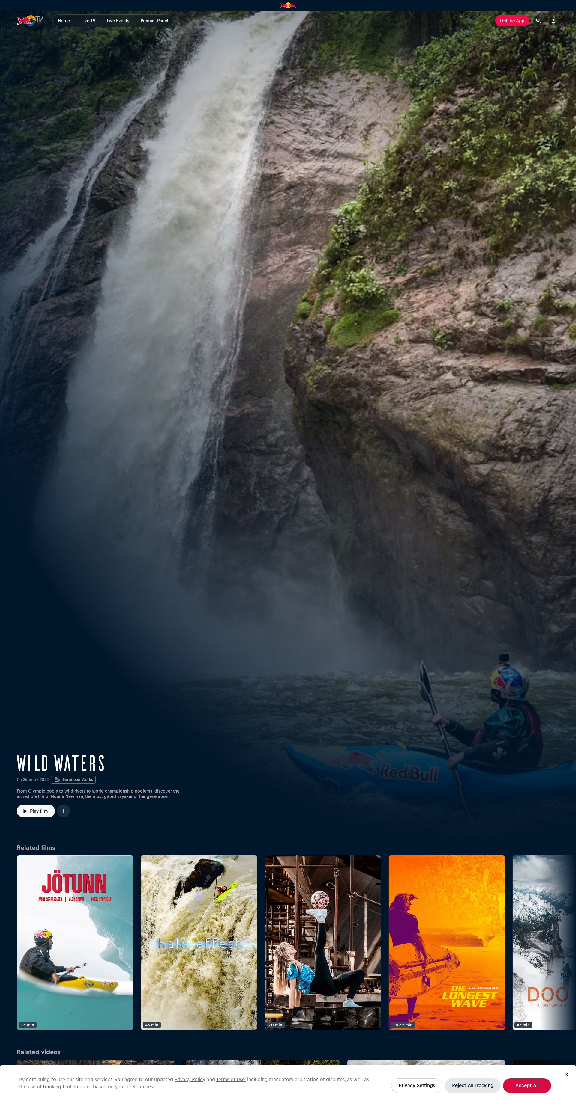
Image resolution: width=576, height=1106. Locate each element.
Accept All (527, 1085)
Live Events (118, 20)
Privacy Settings (417, 1085)
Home (64, 20)
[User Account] (553, 20)
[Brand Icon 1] (288, 5)
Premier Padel (154, 20)
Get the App (512, 20)
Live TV (88, 20)
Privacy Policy (190, 1079)
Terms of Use (230, 1079)
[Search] (538, 20)
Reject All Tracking (473, 1085)
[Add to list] (63, 811)
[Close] (566, 1075)
